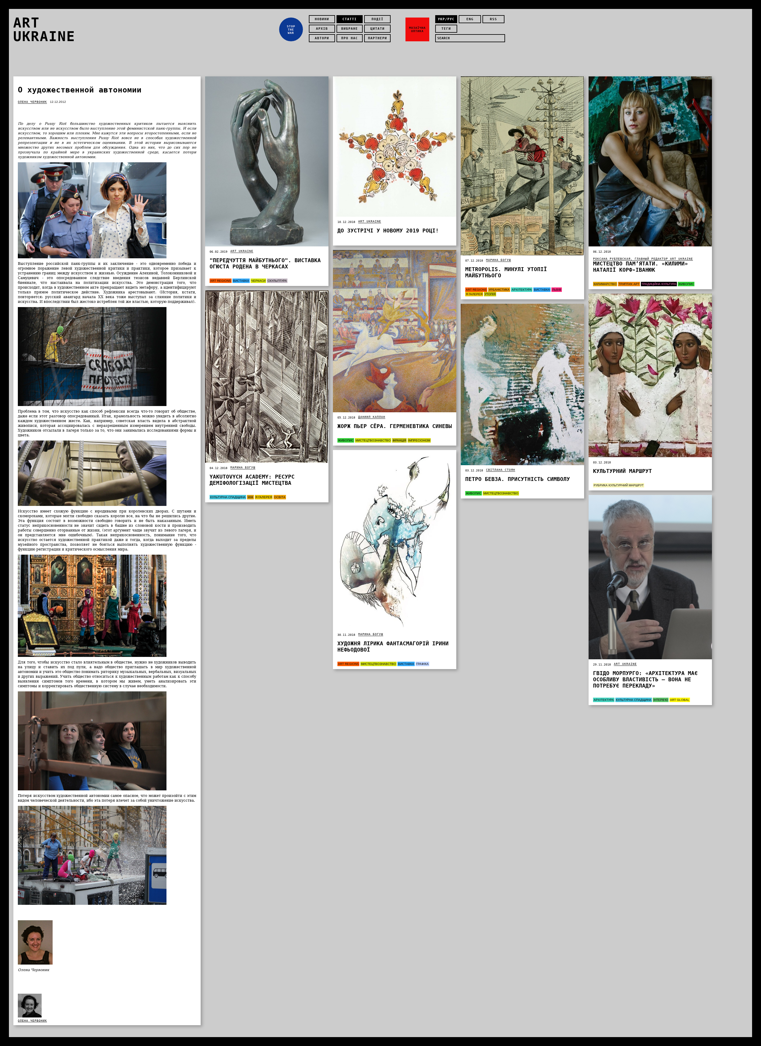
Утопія (490, 294)
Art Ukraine (241, 251)
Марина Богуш (498, 260)
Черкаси (258, 280)
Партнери (377, 38)
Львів (556, 289)
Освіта (279, 497)
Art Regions (220, 280)
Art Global (679, 699)
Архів (322, 29)
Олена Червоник (32, 101)
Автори (322, 38)
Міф (250, 497)
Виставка (241, 280)
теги (446, 29)
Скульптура (277, 280)
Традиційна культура (658, 284)
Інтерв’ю (660, 699)
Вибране (349, 29)
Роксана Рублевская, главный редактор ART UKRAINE (643, 258)
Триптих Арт (629, 284)
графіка (422, 664)
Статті (349, 19)
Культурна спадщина (228, 497)
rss (493, 19)
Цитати (377, 29)
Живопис (686, 284)
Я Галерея (474, 294)
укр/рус (446, 19)
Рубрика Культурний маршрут (619, 485)
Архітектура (522, 289)
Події (377, 19)
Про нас (349, 38)
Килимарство (605, 284)
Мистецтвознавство (373, 440)
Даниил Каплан (371, 417)
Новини (322, 19)
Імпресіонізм (419, 440)
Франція (399, 440)
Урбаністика (499, 289)
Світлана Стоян (500, 469)
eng (470, 19)
